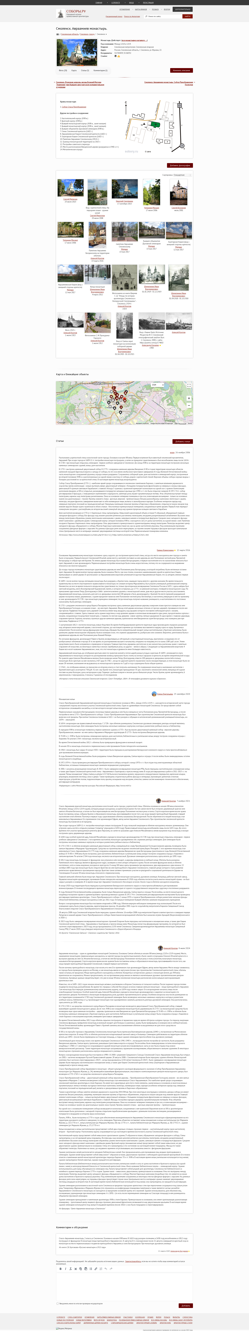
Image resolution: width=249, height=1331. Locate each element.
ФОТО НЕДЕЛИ (99, 1320)
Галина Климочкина (165, 550)
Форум (167, 9)
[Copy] (80, 1269)
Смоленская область (70, 34)
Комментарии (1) (100, 70)
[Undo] (105, 1269)
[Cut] (75, 1269)
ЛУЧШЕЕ (150, 1317)
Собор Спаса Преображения (74, 107)
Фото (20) (63, 70)
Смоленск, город (87, 34)
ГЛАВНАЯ (99, 3)
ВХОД (131, 3)
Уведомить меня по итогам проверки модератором (81, 1303)
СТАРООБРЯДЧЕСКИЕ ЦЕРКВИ (122, 1323)
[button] (189, 398)
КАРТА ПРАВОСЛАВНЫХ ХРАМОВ (109, 1317)
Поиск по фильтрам (132, 16)
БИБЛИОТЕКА (112, 1320)
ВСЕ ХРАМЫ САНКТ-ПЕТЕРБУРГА (180, 1320)
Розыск (155, 9)
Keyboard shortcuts (142, 423)
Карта (74, 70)
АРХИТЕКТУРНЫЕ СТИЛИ (183, 1323)
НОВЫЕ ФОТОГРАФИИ (84, 1320)
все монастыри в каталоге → (134, 40)
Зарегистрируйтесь (133, 1261)
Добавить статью (182, 441)
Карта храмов (141, 9)
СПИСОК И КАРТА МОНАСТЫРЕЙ (69, 1323)
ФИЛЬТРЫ (176, 1317)
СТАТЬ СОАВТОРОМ (75, 1317)
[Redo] (111, 1269)
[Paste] (85, 1269)
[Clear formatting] (70, 1269)
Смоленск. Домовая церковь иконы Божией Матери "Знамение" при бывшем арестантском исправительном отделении (80, 84)
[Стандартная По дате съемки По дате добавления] (182, 175)
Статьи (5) (85, 70)
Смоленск (102, 34)
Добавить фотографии (180, 165)
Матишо (124, 249)
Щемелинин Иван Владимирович (97, 290)
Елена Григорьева (165, 694)
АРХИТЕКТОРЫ (165, 1323)
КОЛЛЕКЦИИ (140, 1317)
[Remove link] (100, 1269)
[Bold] (60, 1269)
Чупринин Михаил (151, 208)
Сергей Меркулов (97, 215)
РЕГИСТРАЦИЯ (148, 3)
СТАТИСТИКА (187, 1317)
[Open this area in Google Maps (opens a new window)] (61, 423)
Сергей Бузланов (179, 208)
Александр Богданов (179, 1251)
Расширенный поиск (114, 16)
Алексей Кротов (97, 258)
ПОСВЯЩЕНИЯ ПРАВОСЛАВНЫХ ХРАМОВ (134, 1320)
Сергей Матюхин (70, 199)
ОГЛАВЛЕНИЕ (89, 1317)
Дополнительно (182, 9)
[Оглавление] (58, 34)
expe (172, 452)
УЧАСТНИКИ (128, 1317)
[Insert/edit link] (95, 1269)
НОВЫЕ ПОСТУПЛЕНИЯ (65, 1320)
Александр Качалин (150, 345)
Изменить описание (181, 70)
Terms (190, 423)
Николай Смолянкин (124, 201)
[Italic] (65, 1269)
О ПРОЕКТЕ (116, 3)
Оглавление (124, 9)
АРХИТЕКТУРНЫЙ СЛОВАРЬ (146, 1323)
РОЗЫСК (167, 1317)
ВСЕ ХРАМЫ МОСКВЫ (159, 1320)
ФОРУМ (158, 1317)
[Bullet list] (90, 1269)
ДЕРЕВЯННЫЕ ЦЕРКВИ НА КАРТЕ (96, 1323)
